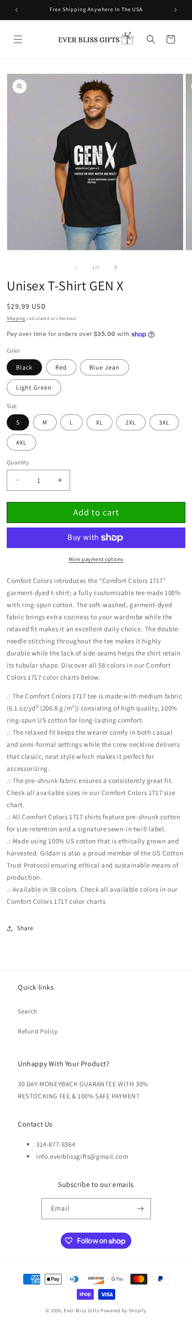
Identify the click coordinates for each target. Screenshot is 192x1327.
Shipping (16, 318)
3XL (164, 422)
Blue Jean (104, 367)
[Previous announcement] (16, 10)
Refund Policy (38, 1031)
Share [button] (25, 928)
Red (61, 367)
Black (24, 367)
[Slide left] (76, 267)
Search (28, 1011)
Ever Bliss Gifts (81, 1310)
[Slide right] (115, 267)
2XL (130, 422)
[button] (18, 39)
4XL (21, 442)
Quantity (18, 462)
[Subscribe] (140, 1208)
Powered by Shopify (123, 1310)
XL (99, 422)
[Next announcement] (175, 10)
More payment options (96, 559)
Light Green (34, 387)
